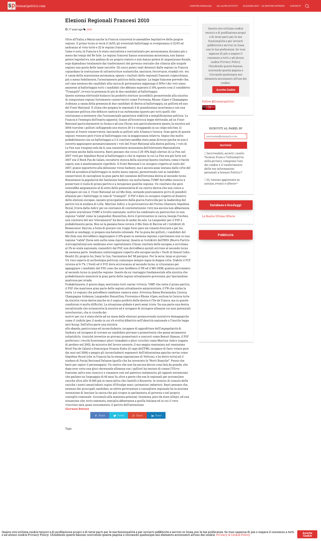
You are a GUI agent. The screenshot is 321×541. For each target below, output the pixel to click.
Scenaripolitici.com (30, 6)
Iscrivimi (225, 145)
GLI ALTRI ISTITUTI (227, 5)
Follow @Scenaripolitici (218, 101)
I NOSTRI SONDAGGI (201, 5)
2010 (89, 29)
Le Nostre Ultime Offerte (218, 216)
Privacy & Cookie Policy (233, 535)
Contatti (295, 5)
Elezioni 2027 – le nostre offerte (264, 5)
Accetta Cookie (225, 89)
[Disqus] (128, 479)
